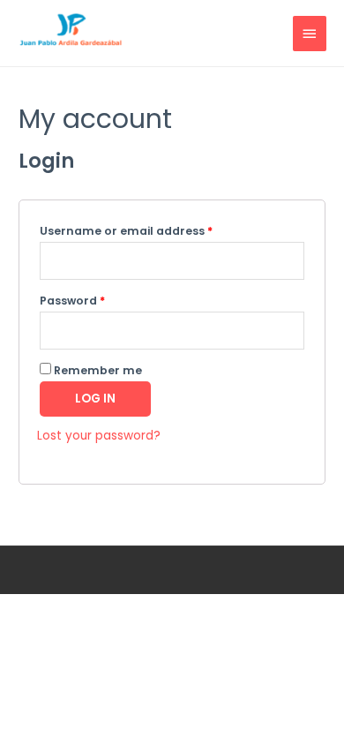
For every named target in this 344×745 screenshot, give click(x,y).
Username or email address (126, 230)
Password (72, 300)
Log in (95, 398)
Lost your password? (99, 435)
